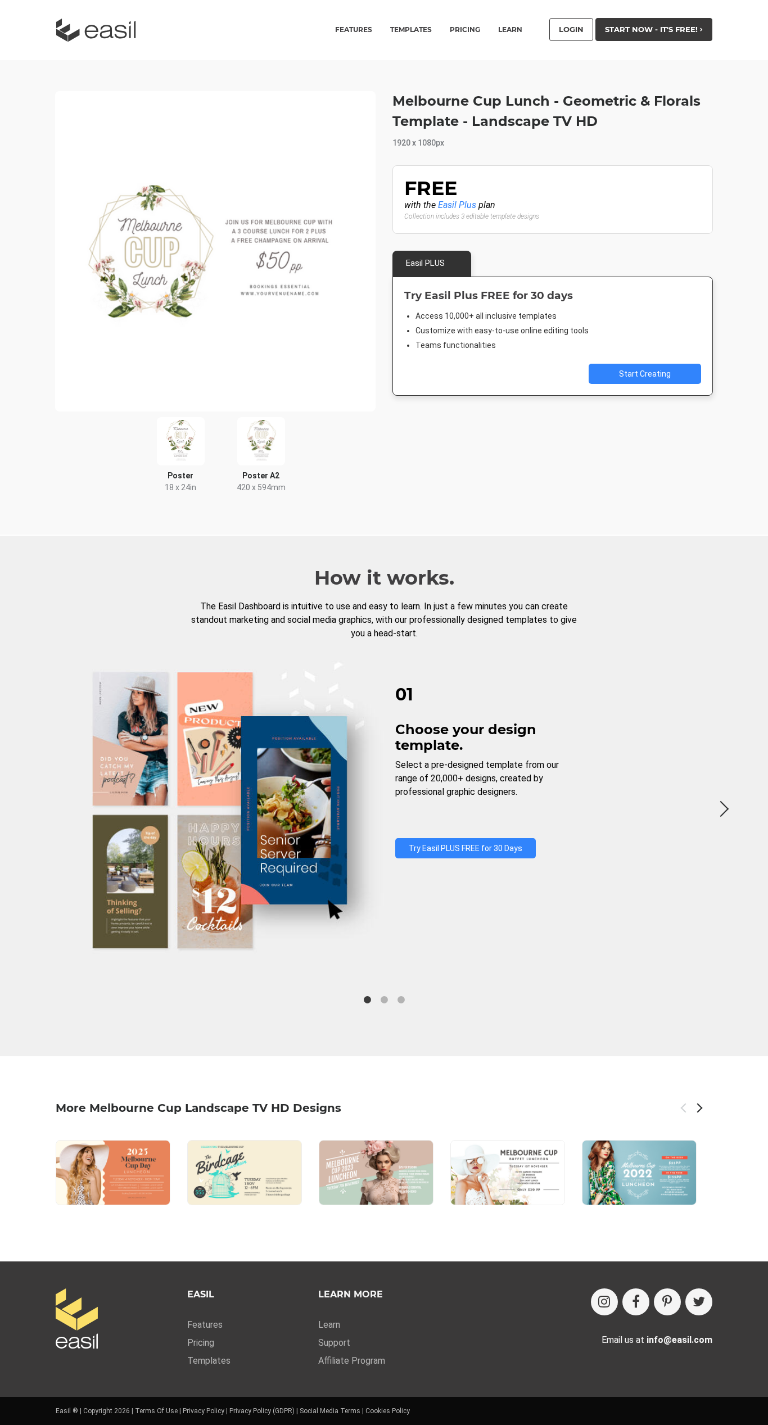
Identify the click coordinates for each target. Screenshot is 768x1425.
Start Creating (645, 373)
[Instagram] (604, 1301)
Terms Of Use (156, 1411)
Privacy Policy (203, 1411)
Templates (209, 1360)
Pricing (465, 30)
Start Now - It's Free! (652, 29)
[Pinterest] (667, 1301)
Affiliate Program (351, 1360)
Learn (510, 30)
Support (334, 1342)
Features (205, 1324)
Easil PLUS (425, 263)
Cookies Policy (387, 1411)
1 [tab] (367, 1000)
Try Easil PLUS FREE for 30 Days (465, 848)
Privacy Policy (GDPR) (262, 1411)
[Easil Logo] (99, 30)
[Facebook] (635, 1301)
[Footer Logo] (77, 1319)
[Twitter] (698, 1301)
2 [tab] (384, 1000)
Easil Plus (457, 205)
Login (571, 29)
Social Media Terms (330, 1411)
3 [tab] (400, 1000)
